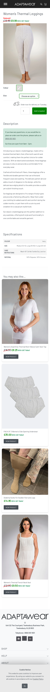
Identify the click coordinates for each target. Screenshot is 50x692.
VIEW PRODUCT (11, 357)
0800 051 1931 (10, 138)
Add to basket (39, 111)
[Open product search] (41, 4)
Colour (5, 88)
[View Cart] (45, 4)
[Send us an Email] (30, 638)
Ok (25, 686)
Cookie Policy (38, 679)
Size (5, 95)
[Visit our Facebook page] (18, 638)
